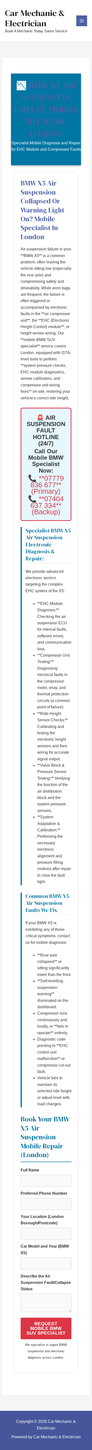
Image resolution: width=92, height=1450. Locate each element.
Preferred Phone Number (44, 1193)
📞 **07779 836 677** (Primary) (46, 484)
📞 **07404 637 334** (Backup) (46, 505)
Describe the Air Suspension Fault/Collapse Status (46, 1282)
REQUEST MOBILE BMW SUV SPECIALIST (46, 1328)
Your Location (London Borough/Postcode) (42, 1220)
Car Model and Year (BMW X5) (45, 1249)
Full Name (30, 1170)
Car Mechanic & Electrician (35, 18)
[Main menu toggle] (81, 20)
